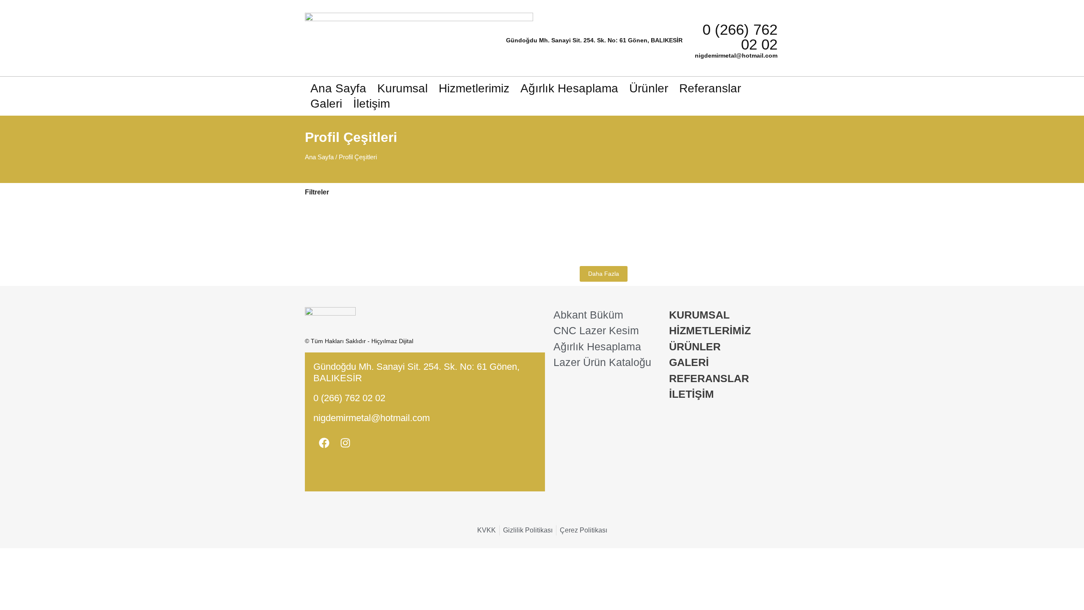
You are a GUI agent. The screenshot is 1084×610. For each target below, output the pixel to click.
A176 (487, 248)
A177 (439, 248)
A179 (680, 215)
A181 (584, 215)
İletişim (371, 103)
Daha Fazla (603, 273)
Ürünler (648, 88)
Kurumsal (402, 88)
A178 (728, 215)
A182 (535, 215)
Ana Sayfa (338, 88)
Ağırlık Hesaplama (569, 88)
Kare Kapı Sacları (451, 205)
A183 (487, 215)
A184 (439, 215)
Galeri (326, 103)
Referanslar (710, 88)
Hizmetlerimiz (474, 88)
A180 (632, 215)
